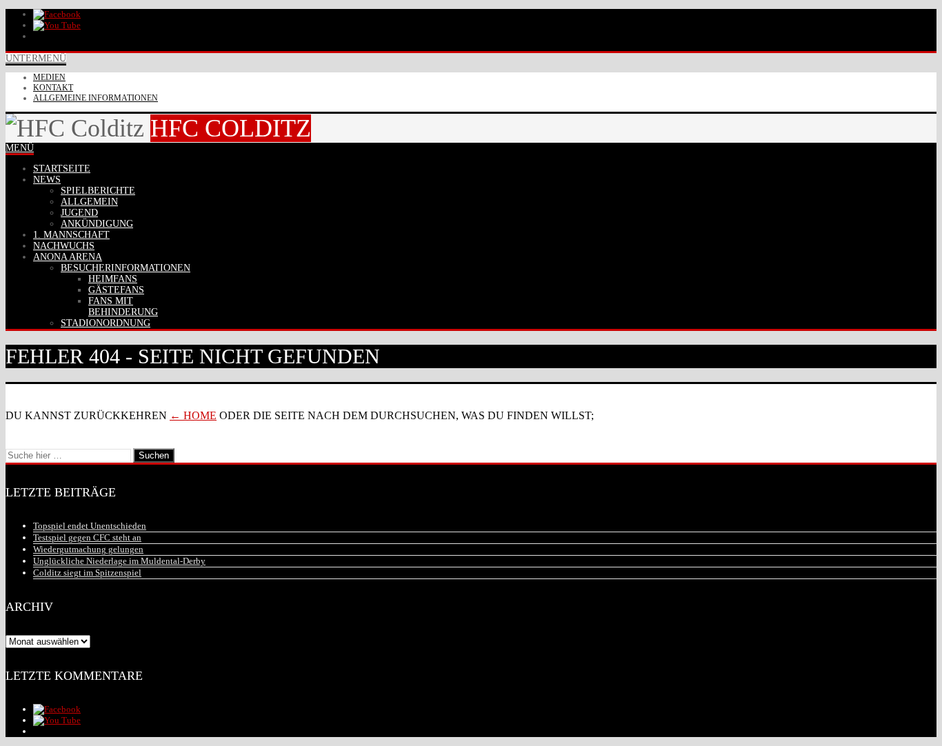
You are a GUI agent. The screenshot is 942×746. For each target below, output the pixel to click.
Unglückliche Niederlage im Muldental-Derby (119, 561)
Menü (20, 148)
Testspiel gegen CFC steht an (87, 537)
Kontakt (53, 87)
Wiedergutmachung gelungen (88, 549)
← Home (193, 415)
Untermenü (36, 58)
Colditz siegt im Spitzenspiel (87, 572)
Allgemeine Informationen (95, 98)
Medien (49, 77)
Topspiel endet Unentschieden (89, 526)
